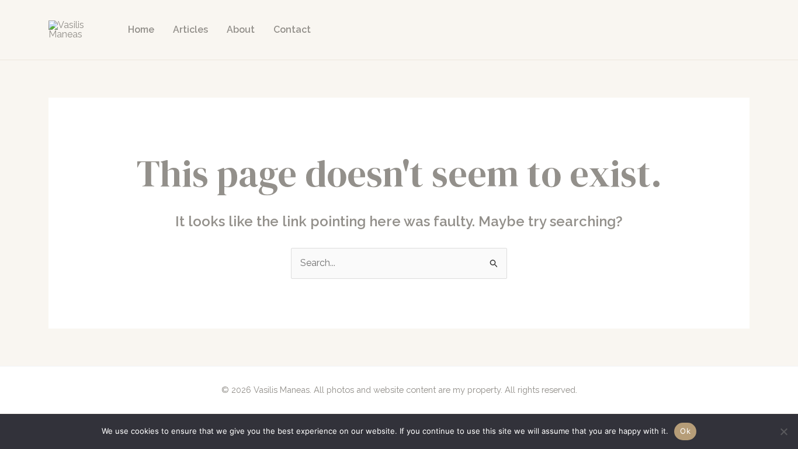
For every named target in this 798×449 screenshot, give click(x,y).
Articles (190, 29)
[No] (783, 431)
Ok (685, 431)
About (241, 29)
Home (141, 29)
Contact (292, 29)
